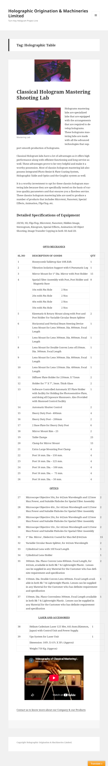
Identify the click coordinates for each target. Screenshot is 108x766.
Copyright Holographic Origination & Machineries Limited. (44, 742)
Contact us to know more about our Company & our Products (51, 709)
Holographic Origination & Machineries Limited (48, 13)
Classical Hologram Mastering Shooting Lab (53, 94)
